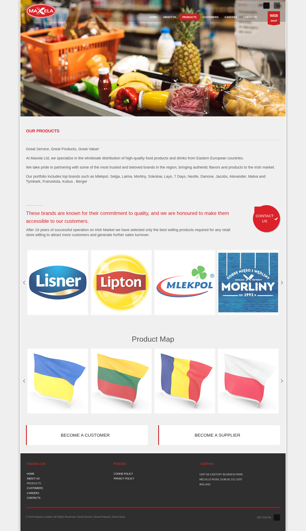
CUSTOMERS (35, 488)
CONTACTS (33, 498)
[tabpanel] (153, 58)
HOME (30, 473)
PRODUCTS (34, 483)
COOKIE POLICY (123, 473)
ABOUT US (33, 478)
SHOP (274, 18)
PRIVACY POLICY (124, 478)
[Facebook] (266, 5)
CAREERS (33, 493)
